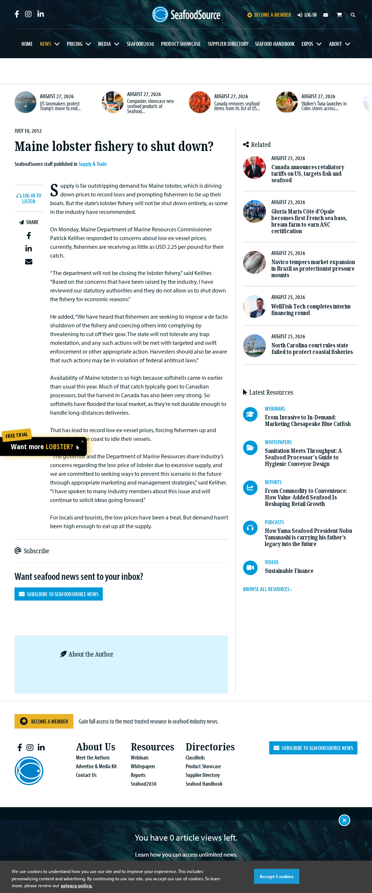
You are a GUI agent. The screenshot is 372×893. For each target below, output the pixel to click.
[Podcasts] (254, 528)
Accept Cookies (277, 876)
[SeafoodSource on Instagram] (28, 14)
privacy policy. (76, 885)
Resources (152, 746)
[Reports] (254, 488)
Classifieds (195, 757)
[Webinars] (254, 414)
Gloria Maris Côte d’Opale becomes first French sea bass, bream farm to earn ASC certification (309, 221)
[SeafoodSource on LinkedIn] (40, 14)
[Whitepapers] (254, 447)
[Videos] (254, 568)
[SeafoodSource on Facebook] (17, 14)
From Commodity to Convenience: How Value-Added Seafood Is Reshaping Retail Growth (306, 497)
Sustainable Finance (289, 571)
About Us (95, 746)
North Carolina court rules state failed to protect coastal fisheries (312, 348)
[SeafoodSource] (186, 14)
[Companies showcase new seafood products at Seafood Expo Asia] (113, 102)
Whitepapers (143, 766)
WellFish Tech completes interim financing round (311, 309)
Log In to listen (31, 198)
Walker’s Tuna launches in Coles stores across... (324, 106)
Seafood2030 (140, 43)
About (335, 43)
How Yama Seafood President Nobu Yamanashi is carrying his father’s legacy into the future (308, 537)
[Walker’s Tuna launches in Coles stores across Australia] (287, 102)
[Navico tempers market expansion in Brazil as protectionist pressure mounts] (254, 262)
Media (104, 43)
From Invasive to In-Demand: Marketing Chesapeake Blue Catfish (308, 420)
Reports (138, 774)
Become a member (272, 14)
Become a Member (49, 721)
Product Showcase (181, 43)
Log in (310, 14)
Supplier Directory (228, 43)
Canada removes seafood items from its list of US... (237, 106)
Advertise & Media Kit (96, 766)
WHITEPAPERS (278, 442)
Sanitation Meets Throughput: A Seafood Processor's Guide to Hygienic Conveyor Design (303, 457)
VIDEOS (272, 562)
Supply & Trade (92, 163)
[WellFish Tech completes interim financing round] (254, 306)
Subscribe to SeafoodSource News (61, 594)
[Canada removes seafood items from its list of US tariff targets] (200, 102)
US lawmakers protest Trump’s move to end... (60, 106)
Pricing (74, 43)
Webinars (140, 757)
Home (27, 43)
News (45, 43)
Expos (307, 43)
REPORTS (273, 482)
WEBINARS (275, 408)
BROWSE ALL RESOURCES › (267, 589)
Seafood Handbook (275, 43)
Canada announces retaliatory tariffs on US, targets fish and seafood (307, 173)
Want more (42, 447)
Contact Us (86, 774)
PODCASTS (274, 522)
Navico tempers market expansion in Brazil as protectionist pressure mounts (313, 268)
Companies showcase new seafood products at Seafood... (150, 105)
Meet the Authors (93, 757)
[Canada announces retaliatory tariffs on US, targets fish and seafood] (254, 167)
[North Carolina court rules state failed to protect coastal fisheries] (254, 345)
